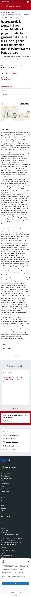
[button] (28, 561)
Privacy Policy (14, 595)
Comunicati (4, 503)
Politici (2, 486)
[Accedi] (27, 1)
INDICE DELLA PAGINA (6, 86)
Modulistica (4, 510)
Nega (15, 588)
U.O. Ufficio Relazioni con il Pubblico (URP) (12, 538)
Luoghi (2, 519)
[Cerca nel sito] (27, 6)
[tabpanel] (15, 388)
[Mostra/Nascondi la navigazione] (2, 6)
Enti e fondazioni (5, 484)
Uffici (2, 481)
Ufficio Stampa (7, 348)
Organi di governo (5, 476)
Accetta (15, 583)
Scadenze (3, 508)
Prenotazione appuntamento (8, 550)
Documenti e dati (5, 491)
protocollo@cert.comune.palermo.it (13, 542)
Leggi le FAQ (4, 548)
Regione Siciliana (5, 1)
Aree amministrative (6, 478)
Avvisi (2, 505)
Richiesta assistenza (6, 555)
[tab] (13, 408)
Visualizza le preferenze (15, 592)
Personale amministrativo (7, 489)
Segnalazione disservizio (7, 553)
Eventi (2, 522)
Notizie (3, 500)
